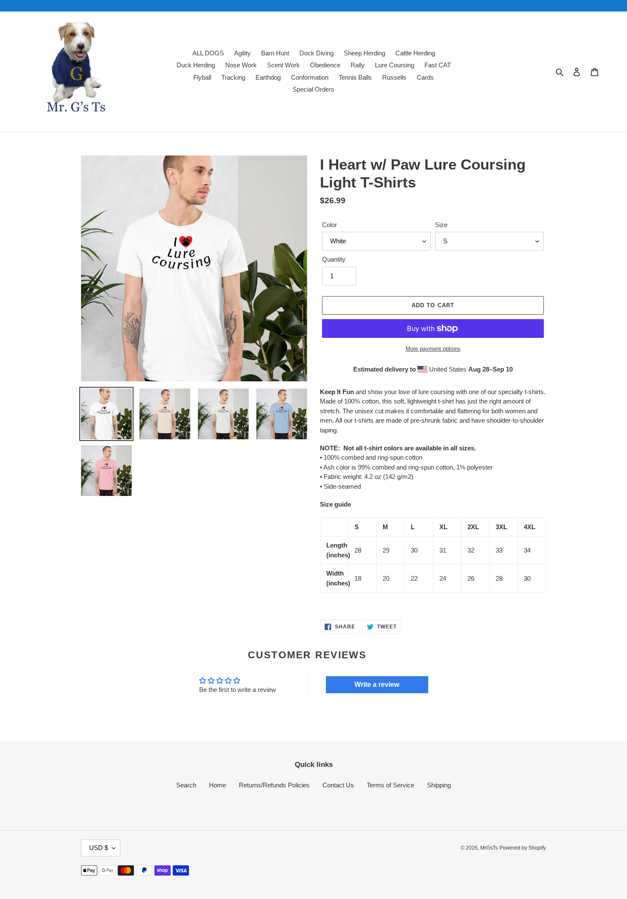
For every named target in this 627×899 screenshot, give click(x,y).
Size (441, 224)
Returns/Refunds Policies (274, 785)
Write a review (376, 684)
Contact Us (338, 785)
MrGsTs (489, 848)
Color (329, 224)
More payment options (433, 349)
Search (186, 785)
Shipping (439, 785)
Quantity (333, 259)
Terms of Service (390, 785)
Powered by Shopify (522, 848)
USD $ (98, 847)
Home (217, 785)
